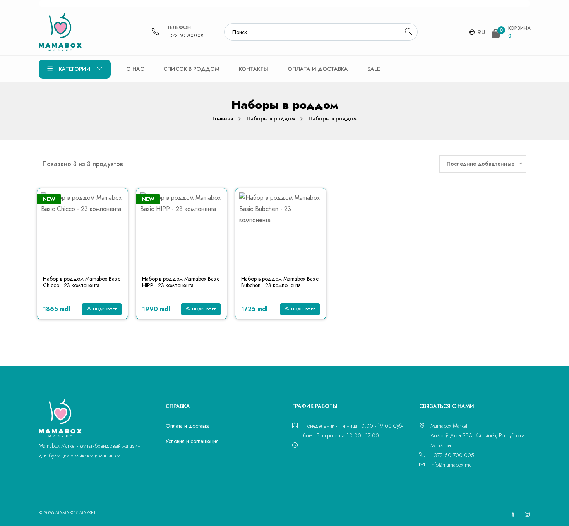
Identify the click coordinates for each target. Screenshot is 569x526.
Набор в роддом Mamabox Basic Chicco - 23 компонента (81, 282)
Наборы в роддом (271, 118)
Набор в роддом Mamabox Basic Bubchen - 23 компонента (280, 282)
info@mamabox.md (451, 465)
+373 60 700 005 (186, 35)
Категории (74, 69)
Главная (223, 118)
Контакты (253, 69)
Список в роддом (191, 69)
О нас (135, 69)
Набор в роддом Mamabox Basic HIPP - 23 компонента (180, 282)
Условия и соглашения (192, 441)
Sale (373, 69)
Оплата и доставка (318, 69)
